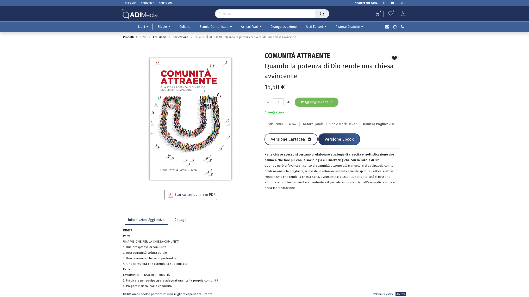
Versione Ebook (339, 139)
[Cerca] (322, 14)
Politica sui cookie (383, 294)
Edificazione (180, 37)
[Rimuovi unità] (268, 102)
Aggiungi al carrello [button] (318, 102)
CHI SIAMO (131, 3)
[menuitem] (185, 26)
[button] (394, 58)
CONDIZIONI (165, 3)
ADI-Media (159, 37)
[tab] (146, 220)
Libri (143, 37)
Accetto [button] (401, 294)
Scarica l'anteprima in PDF (195, 195)
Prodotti (128, 37)
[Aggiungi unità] (288, 102)
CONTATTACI (148, 3)
